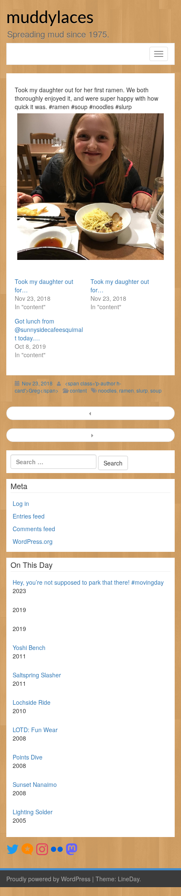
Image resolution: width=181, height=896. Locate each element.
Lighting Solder (33, 812)
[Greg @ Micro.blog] (27, 848)
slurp (142, 390)
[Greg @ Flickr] (57, 848)
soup (156, 390)
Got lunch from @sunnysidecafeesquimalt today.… (49, 329)
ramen (126, 390)
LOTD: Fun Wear (35, 729)
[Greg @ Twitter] (13, 848)
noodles (107, 390)
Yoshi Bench (29, 647)
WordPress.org (33, 541)
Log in (21, 503)
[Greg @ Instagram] (42, 848)
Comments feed (34, 528)
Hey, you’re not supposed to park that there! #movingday (88, 582)
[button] (90, 186)
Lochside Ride (32, 702)
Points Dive (28, 757)
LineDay (128, 879)
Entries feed (29, 516)
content (78, 390)
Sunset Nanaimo (35, 784)
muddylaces (49, 18)
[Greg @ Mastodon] (71, 848)
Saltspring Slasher (37, 675)
